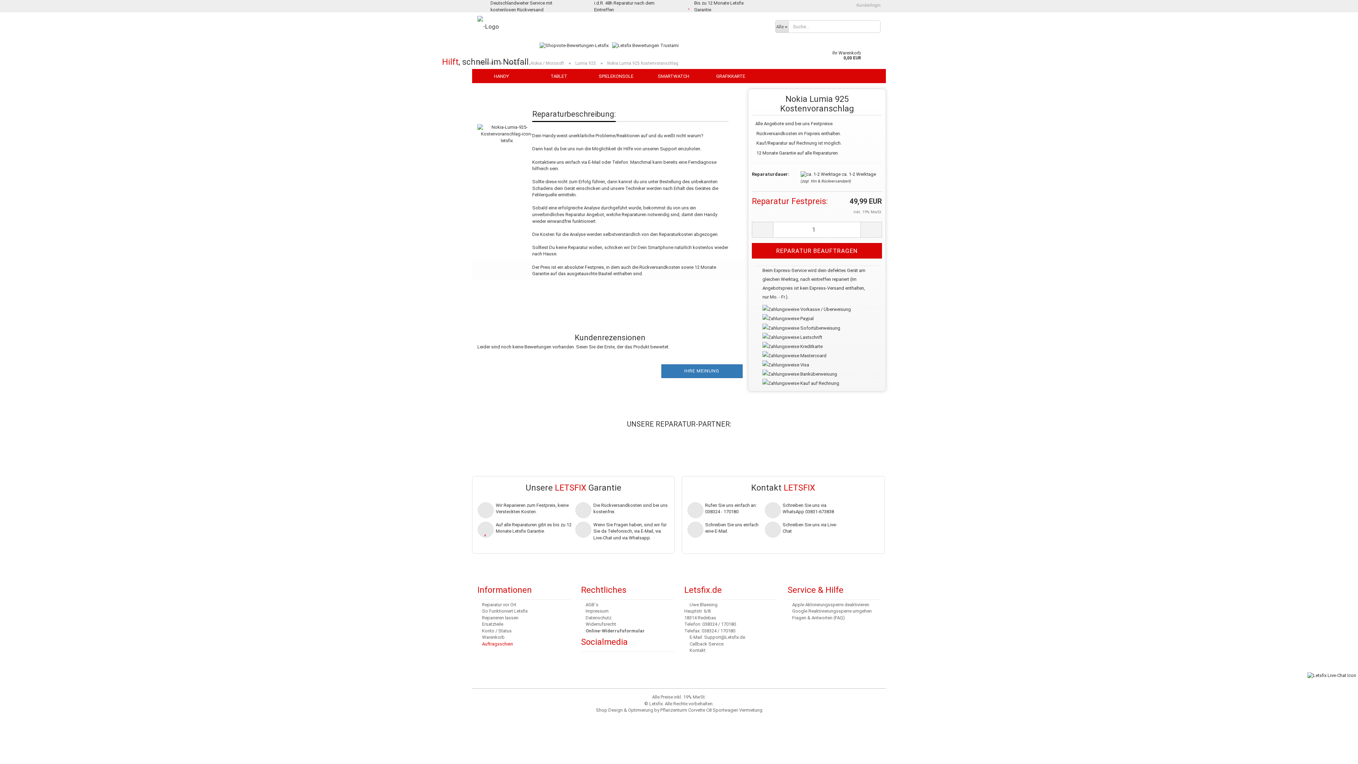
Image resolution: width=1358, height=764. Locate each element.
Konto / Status (497, 630)
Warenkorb (493, 637)
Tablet (559, 76)
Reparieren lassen (500, 617)
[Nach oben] (19, 753)
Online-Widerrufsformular (615, 630)
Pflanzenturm (673, 710)
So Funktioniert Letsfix (505, 611)
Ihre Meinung (701, 371)
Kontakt (698, 650)
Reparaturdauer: (770, 174)
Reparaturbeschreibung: (574, 114)
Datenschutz (598, 617)
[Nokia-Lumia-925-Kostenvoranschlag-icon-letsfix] (506, 126)
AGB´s (592, 604)
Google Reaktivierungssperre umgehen (832, 611)
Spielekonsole (616, 76)
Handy (501, 76)
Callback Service (707, 644)
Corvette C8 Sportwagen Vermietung (725, 710)
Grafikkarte (730, 76)
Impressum (597, 611)
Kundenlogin (868, 5)
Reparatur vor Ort (499, 604)
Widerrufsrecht (601, 624)
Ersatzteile (492, 624)
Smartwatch (673, 76)
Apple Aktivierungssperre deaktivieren (830, 604)
